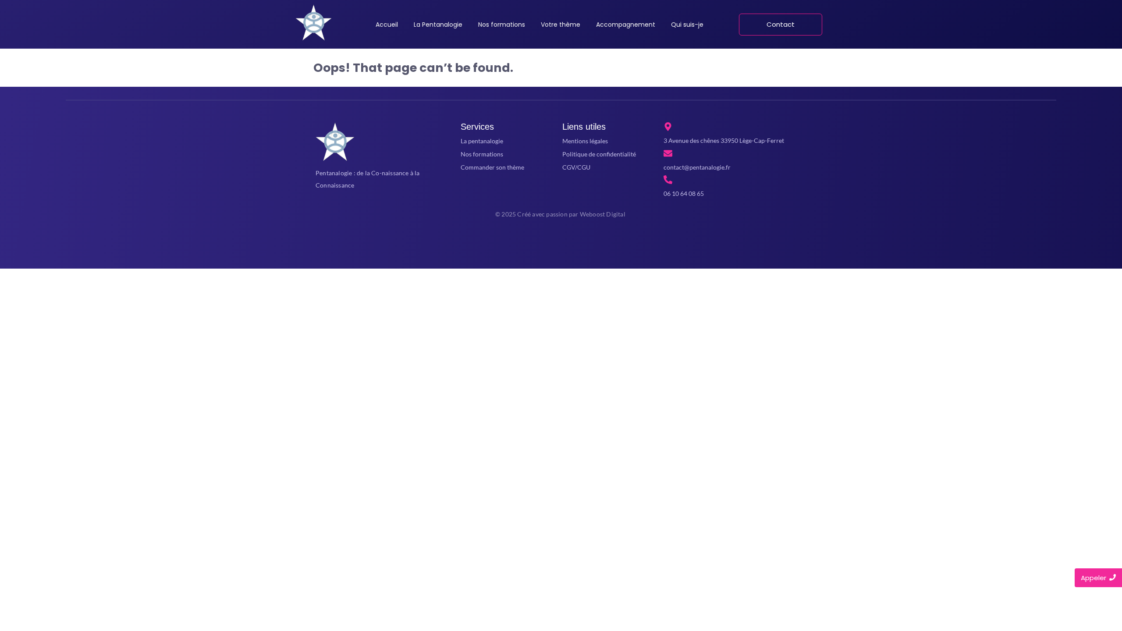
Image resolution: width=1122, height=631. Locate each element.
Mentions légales (585, 141)
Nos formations (482, 154)
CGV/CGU (576, 167)
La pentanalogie (482, 141)
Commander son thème (492, 167)
